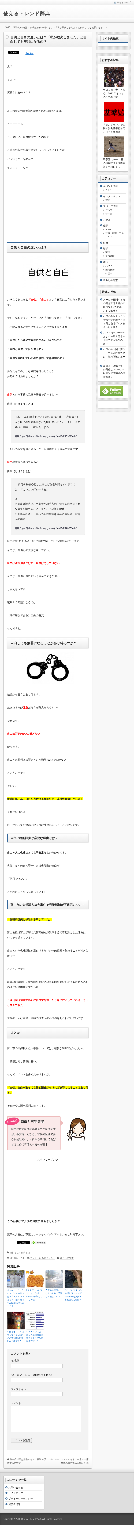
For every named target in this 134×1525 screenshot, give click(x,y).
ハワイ (108, 266)
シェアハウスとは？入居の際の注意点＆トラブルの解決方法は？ (34, 1336)
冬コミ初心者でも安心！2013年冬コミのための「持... (114, 93)
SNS (107, 200)
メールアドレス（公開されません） (32, 1374)
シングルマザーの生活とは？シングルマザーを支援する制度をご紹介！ (73, 1295)
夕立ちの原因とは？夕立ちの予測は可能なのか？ (54, 1293)
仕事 (105, 225)
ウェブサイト (18, 1389)
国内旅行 (109, 269)
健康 (105, 242)
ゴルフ (108, 210)
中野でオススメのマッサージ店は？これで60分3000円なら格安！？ (15, 1336)
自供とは (14, 1252)
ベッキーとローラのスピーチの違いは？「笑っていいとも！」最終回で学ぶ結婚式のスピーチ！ (15, 1298)
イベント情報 (110, 186)
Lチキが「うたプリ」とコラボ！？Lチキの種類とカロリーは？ (34, 1295)
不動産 (106, 220)
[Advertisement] (36, 204)
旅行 (105, 262)
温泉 (110, 273)
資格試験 (109, 256)
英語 (107, 252)
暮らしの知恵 (67, 1258)
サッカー (109, 214)
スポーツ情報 (110, 206)
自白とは (25, 1252)
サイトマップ (15, 1493)
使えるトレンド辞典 (26, 13)
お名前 (15, 1360)
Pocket (29, 53)
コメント (16, 1403)
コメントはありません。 (42, 1258)
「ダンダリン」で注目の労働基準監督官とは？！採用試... (114, 128)
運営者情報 (14, 1504)
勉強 (105, 248)
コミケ (108, 190)
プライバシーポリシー (20, 1498)
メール (108, 229)
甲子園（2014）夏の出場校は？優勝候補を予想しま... (114, 163)
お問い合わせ (15, 1487)
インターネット (111, 196)
